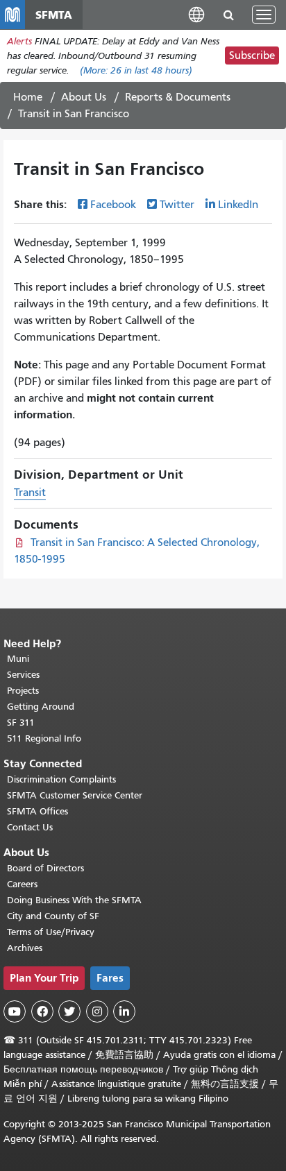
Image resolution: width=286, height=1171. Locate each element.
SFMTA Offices (37, 811)
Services (23, 675)
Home (27, 97)
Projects (23, 690)
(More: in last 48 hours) (136, 70)
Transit (30, 492)
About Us (83, 97)
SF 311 (21, 722)
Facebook (113, 204)
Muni (18, 659)
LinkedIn (238, 204)
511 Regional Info (44, 738)
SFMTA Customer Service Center (74, 795)
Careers (22, 884)
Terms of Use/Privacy (50, 932)
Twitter (177, 204)
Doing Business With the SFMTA (74, 900)
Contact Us (30, 827)
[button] (196, 14)
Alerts (19, 41)
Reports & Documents (177, 97)
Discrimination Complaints (61, 779)
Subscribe (252, 55)
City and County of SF (53, 916)
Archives (24, 948)
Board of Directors (45, 868)
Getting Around (40, 706)
